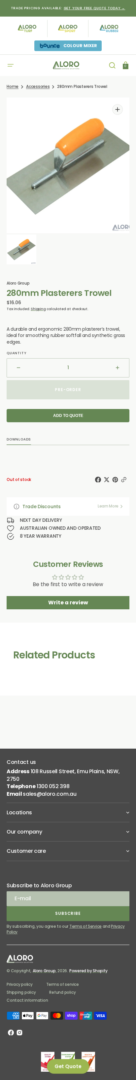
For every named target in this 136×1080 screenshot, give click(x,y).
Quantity (16, 353)
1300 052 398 (53, 786)
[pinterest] (116, 480)
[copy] (125, 480)
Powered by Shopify (88, 971)
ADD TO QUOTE (68, 415)
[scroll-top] (122, 1065)
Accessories (38, 86)
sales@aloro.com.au (49, 794)
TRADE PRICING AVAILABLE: (68, 8)
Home (12, 86)
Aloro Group (44, 971)
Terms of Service (85, 926)
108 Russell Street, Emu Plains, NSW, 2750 (63, 775)
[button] (10, 65)
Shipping (38, 308)
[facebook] (99, 480)
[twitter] (108, 480)
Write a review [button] (68, 602)
